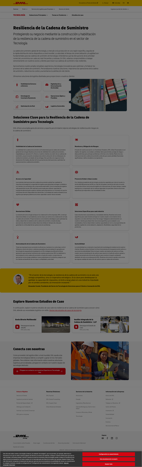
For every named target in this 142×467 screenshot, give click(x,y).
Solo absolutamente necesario (108, 459)
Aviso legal (12, 465)
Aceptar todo (108, 464)
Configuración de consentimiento (108, 454)
